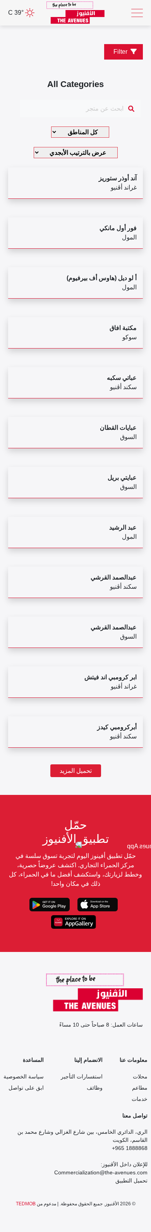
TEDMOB (26, 1203)
